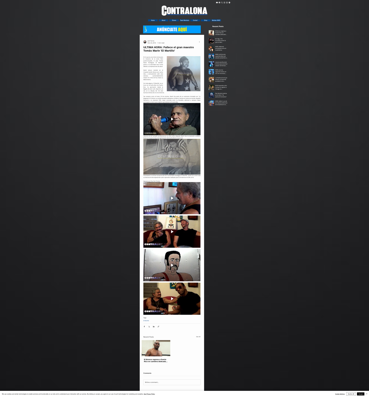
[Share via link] (158, 326)
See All (198, 337)
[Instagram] (224, 3)
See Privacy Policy (149, 394)
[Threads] (227, 3)
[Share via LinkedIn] (154, 326)
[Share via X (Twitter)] (149, 326)
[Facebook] (219, 3)
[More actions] (199, 42)
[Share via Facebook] (144, 326)
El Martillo (146, 320)
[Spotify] (229, 3)
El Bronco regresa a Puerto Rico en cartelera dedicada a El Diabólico (155, 361)
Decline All (351, 394)
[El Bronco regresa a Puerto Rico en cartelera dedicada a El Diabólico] (156, 348)
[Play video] (171, 119)
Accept (361, 394)
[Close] (367, 393)
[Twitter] (222, 3)
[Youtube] (217, 3)
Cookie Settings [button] (340, 394)
